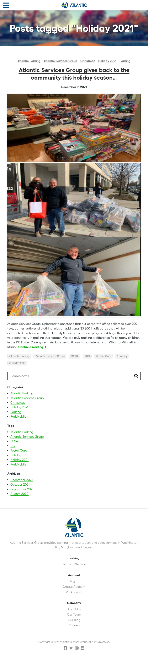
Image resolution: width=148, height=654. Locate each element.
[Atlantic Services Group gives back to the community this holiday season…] (73, 205)
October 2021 (20, 484)
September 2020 (22, 489)
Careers (74, 625)
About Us (74, 609)
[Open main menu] (6, 5)
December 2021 (21, 480)
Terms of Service (74, 564)
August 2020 (19, 493)
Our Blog (74, 620)
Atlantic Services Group (74, 5)
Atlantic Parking (29, 61)
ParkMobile (18, 416)
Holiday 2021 (107, 61)
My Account (74, 592)
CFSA (75, 356)
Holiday (123, 356)
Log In (74, 581)
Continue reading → (32, 347)
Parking (124, 61)
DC (88, 356)
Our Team (74, 614)
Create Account (74, 586)
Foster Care (104, 356)
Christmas (87, 61)
